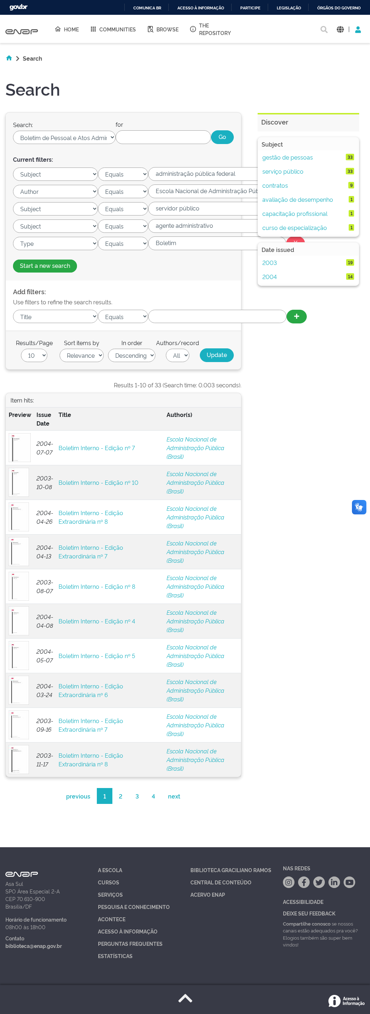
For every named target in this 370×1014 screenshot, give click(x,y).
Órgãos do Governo (339, 8)
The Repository (215, 29)
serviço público (283, 171)
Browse (167, 29)
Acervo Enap (207, 894)
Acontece (111, 918)
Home (71, 29)
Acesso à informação (200, 8)
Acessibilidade (303, 901)
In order (131, 343)
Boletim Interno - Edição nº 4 (97, 621)
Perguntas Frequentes (130, 943)
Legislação (289, 8)
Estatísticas (115, 955)
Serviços (110, 894)
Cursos (108, 882)
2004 (269, 276)
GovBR (18, 7)
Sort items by (81, 343)
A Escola (110, 869)
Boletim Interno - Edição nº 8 (97, 586)
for (119, 124)
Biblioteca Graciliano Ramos (230, 869)
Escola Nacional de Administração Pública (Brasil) (195, 447)
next (174, 796)
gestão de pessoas (287, 157)
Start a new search (45, 265)
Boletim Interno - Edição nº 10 (98, 482)
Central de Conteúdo (220, 882)
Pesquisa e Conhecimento (134, 906)
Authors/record (177, 343)
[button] (340, 29)
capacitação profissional (294, 213)
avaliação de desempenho (297, 199)
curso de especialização (294, 227)
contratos (275, 185)
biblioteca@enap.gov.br (33, 945)
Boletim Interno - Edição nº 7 (97, 448)
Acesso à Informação (128, 931)
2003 (269, 262)
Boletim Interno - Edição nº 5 (97, 656)
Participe (250, 8)
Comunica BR (147, 8)
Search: (23, 125)
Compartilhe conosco (307, 923)
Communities (117, 29)
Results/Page (34, 343)
